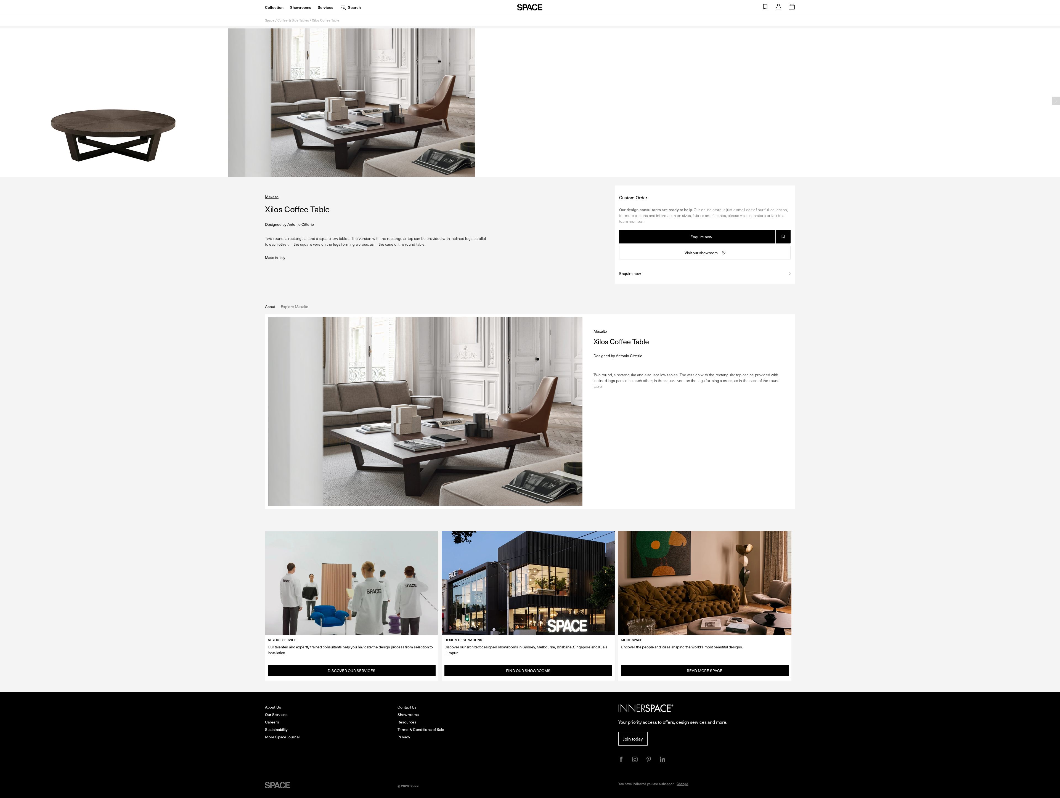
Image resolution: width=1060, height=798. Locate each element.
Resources (407, 722)
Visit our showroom (701, 253)
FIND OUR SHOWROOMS (528, 671)
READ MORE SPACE (704, 671)
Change (682, 783)
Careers (272, 722)
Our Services (276, 714)
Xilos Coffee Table (325, 20)
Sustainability (276, 729)
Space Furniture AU (529, 7)
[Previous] (4, 101)
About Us (273, 707)
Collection (274, 7)
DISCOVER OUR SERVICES (351, 671)
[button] (765, 7)
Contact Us (407, 707)
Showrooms (300, 7)
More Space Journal (282, 737)
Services (325, 7)
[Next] (1056, 101)
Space (269, 20)
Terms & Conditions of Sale (421, 729)
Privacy (404, 737)
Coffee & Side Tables (293, 20)
